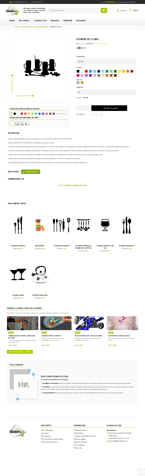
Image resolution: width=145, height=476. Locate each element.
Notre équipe (78, 433)
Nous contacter (79, 445)
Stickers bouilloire (40, 295)
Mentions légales (80, 439)
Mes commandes (47, 430)
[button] (109, 108)
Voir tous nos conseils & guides (20, 352)
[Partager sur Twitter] (97, 114)
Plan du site (78, 448)
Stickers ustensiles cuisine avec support (83, 247)
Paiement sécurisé (80, 442)
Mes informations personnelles (52, 439)
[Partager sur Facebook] (92, 114)
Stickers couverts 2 (127, 246)
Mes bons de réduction (49, 442)
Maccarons (39, 246)
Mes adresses (46, 436)
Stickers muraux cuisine (100, 43)
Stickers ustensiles (61, 246)
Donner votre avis (30, 172)
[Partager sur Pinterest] (101, 114)
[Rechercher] (104, 10)
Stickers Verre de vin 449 (105, 247)
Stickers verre (18, 295)
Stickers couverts (18, 246)
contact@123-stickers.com (19, 2)
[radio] (78, 71)
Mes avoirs (45, 433)
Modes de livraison (80, 430)
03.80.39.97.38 (37, 2)
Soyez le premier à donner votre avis (72, 185)
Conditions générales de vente (85, 436)
